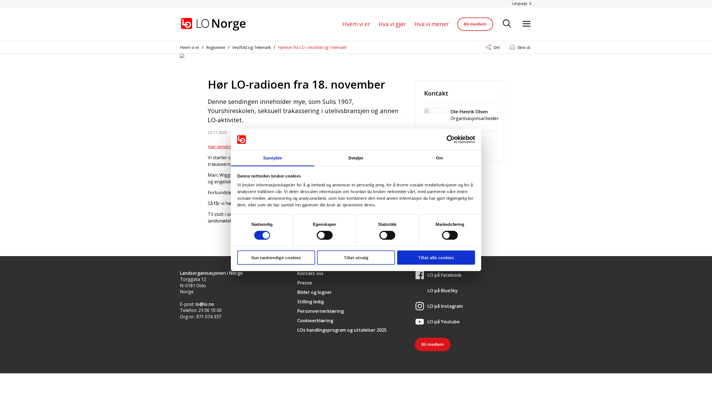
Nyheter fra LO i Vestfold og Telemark (312, 47)
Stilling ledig (310, 302)
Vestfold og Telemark (251, 47)
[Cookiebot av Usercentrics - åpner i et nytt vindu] (450, 139)
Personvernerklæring (320, 311)
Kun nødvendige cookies (276, 257)
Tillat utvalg (356, 257)
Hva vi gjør (392, 24)
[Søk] (507, 24)
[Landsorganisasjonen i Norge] (213, 24)
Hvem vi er (356, 24)
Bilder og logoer (314, 292)
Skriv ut (523, 47)
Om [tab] (439, 158)
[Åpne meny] (526, 24)
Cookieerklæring (315, 321)
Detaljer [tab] (356, 158)
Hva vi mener (431, 24)
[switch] (325, 235)
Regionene (215, 47)
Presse (304, 283)
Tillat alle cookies (436, 257)
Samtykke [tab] (272, 158)
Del (496, 47)
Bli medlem (475, 24)
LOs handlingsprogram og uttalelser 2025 (342, 330)
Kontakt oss (310, 273)
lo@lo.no (205, 304)
